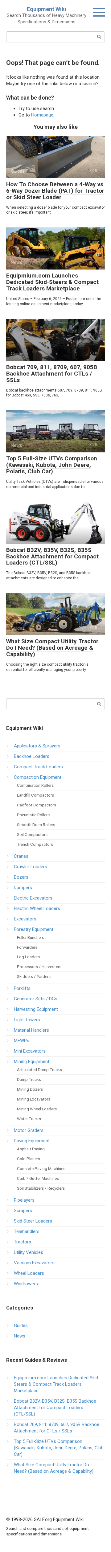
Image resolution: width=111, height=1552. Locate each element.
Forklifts (22, 988)
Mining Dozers (30, 1089)
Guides (21, 1325)
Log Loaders (28, 956)
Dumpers (23, 887)
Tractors (22, 1242)
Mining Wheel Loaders (37, 1108)
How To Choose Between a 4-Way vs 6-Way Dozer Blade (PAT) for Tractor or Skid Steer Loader (55, 191)
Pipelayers (24, 1200)
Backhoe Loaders (31, 756)
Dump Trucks (29, 1079)
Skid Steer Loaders (33, 1221)
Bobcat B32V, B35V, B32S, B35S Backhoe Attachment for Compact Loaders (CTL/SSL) (52, 556)
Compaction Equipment (37, 777)
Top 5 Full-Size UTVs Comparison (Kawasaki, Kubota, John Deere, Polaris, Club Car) (51, 465)
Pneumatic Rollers (33, 814)
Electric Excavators (33, 898)
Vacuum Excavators (34, 1263)
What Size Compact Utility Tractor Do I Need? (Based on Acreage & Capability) (52, 648)
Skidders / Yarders (34, 976)
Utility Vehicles (28, 1252)
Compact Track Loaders (38, 767)
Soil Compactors (32, 834)
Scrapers (23, 1210)
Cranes (21, 856)
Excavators (25, 919)
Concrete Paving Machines (41, 1168)
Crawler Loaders (30, 866)
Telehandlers (26, 1231)
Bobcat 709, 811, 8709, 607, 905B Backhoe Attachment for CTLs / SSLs (51, 374)
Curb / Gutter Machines (38, 1178)
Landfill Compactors (35, 795)
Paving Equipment (32, 1141)
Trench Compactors (35, 844)
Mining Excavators (33, 1099)
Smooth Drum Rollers (36, 824)
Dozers (21, 877)
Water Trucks (29, 1118)
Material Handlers (31, 1030)
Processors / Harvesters (39, 966)
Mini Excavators (30, 1051)
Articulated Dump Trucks (39, 1069)
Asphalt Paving (31, 1148)
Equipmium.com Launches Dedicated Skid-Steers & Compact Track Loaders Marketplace (52, 282)
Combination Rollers (35, 785)
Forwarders (27, 947)
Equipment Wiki (46, 9)
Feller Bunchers (30, 937)
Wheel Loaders (29, 1273)
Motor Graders (28, 1130)
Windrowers (26, 1283)
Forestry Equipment (33, 929)
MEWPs (21, 1040)
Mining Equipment (31, 1061)
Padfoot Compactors (36, 804)
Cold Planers (28, 1158)
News (19, 1336)
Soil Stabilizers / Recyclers (41, 1188)
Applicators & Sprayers (37, 746)
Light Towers (27, 1019)
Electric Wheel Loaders (37, 908)
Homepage (42, 115)
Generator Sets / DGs (35, 999)
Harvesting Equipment (36, 1009)
